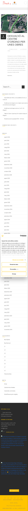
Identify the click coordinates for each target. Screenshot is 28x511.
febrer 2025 (7, 199)
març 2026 (7, 154)
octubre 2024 (7, 212)
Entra (5, 384)
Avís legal (14, 503)
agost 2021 (7, 298)
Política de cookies (14, 505)
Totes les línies (7, 374)
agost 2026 (7, 137)
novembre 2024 (8, 209)
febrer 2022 (7, 288)
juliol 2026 (6, 140)
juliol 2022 (6, 281)
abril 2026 (6, 150)
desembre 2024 (8, 205)
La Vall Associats (19, 508)
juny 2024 (6, 226)
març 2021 (6, 312)
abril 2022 (6, 285)
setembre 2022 (8, 278)
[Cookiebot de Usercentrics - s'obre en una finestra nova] (20, 236)
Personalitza (13, 269)
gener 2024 (7, 233)
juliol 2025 (6, 181)
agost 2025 (7, 178)
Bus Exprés (7, 339)
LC (5, 370)
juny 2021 (6, 305)
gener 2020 (7, 326)
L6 (20, 49)
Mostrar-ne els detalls (18, 259)
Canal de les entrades (9, 387)
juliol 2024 (6, 223)
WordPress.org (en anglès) (11, 394)
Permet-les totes (14, 264)
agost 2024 (7, 219)
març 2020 (7, 322)
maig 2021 (6, 309)
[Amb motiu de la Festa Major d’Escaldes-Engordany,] (14, 475)
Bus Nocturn (7, 343)
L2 (4, 350)
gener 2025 (7, 202)
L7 (4, 367)
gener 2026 (7, 161)
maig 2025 (6, 188)
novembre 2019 (8, 329)
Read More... (9, 75)
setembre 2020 (8, 315)
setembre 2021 (8, 295)
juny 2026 (6, 144)
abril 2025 (6, 192)
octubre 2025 (7, 171)
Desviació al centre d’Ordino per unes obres (16, 40)
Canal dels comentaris (9, 391)
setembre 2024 (8, 216)
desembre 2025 (8, 164)
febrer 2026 (7, 157)
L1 (4, 346)
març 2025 (6, 195)
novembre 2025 (8, 168)
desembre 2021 (8, 291)
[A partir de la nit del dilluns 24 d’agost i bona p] (14, 449)
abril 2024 (6, 230)
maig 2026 (7, 147)
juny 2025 (6, 185)
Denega (14, 274)
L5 (4, 360)
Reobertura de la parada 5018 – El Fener (14, 119)
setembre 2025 (8, 175)
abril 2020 (6, 319)
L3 (4, 353)
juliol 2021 (6, 302)
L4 (4, 356)
